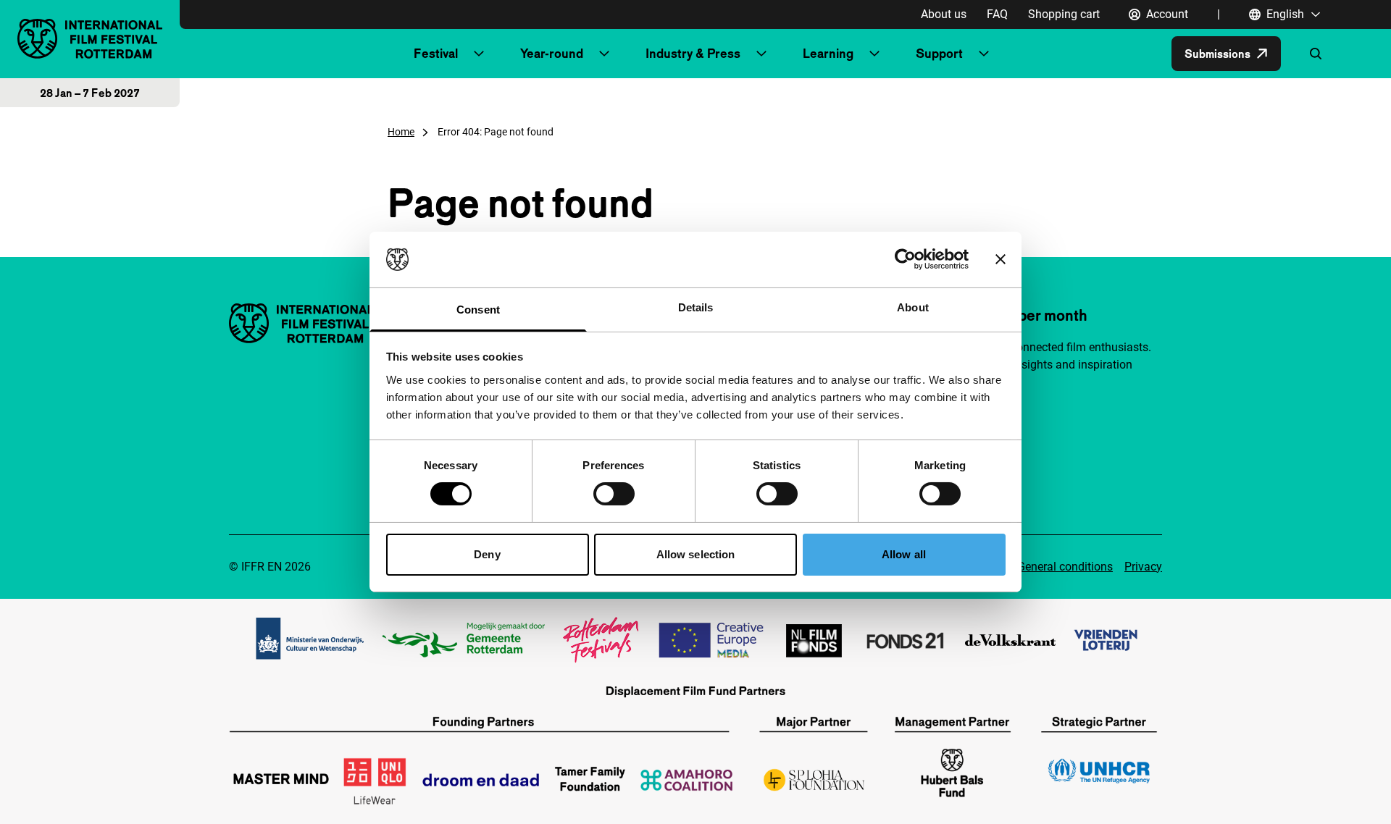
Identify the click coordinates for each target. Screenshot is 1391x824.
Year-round (551, 53)
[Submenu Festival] (479, 54)
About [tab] (913, 307)
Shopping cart (1064, 14)
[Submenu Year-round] (604, 54)
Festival (436, 53)
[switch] (614, 493)
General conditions (1065, 566)
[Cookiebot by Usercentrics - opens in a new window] (905, 259)
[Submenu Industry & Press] (761, 54)
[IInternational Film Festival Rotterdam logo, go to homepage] (89, 39)
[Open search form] (1315, 53)
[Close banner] (1000, 259)
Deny (487, 554)
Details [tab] (696, 307)
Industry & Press (693, 53)
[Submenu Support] (984, 54)
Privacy (1143, 566)
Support (939, 53)
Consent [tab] (478, 309)
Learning (828, 53)
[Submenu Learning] (874, 54)
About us (943, 14)
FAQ (997, 14)
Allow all (904, 554)
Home (401, 132)
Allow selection (695, 554)
